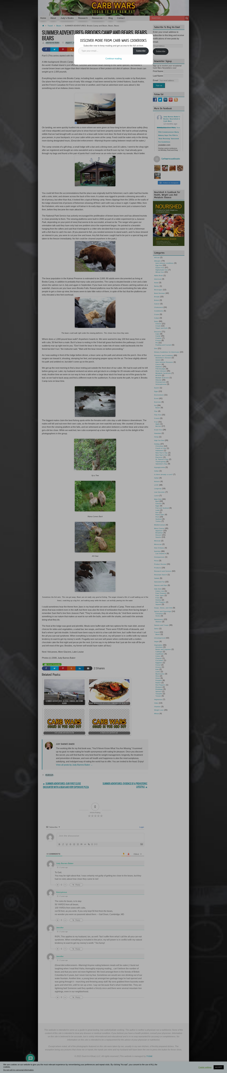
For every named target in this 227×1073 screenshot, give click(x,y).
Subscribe (141, 51)
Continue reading (113, 58)
